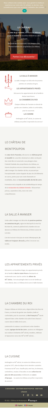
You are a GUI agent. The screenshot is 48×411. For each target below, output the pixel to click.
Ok (25, 11)
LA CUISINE (28, 114)
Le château (24, 27)
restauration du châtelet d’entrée (19, 188)
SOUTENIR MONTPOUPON (25, 389)
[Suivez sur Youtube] (37, 395)
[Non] (45, 7)
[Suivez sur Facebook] (23, 395)
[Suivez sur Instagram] (28, 395)
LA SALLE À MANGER (29, 76)
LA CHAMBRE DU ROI (28, 99)
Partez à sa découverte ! (24, 56)
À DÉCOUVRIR (10, 389)
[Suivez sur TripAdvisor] (41, 395)
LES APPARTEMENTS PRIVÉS (29, 88)
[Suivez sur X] (32, 395)
